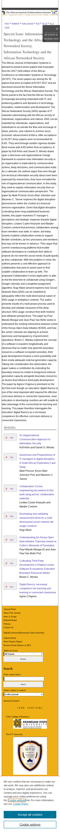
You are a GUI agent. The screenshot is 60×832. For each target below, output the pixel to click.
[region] (30, 804)
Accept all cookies (30, 814)
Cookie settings (16, 800)
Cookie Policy (20, 804)
